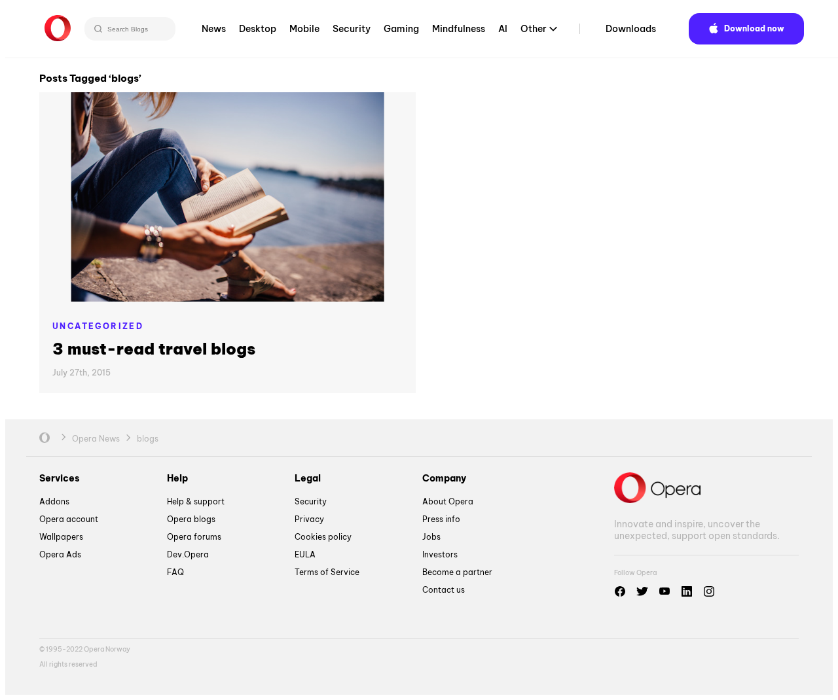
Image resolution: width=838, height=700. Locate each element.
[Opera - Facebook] (620, 591)
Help (177, 478)
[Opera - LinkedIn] (687, 591)
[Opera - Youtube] (664, 591)
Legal (308, 478)
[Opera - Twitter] (642, 591)
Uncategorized (97, 326)
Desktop (257, 28)
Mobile (304, 28)
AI (502, 28)
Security (352, 28)
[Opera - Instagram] (709, 591)
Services (59, 478)
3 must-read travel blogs (153, 349)
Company (444, 478)
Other (533, 28)
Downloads (631, 28)
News (214, 28)
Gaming (401, 28)
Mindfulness (458, 28)
